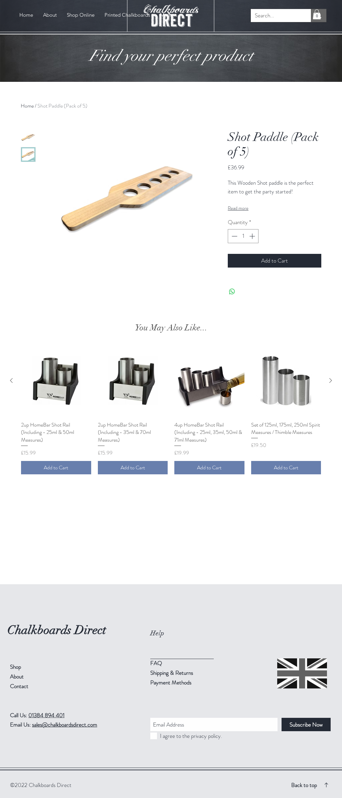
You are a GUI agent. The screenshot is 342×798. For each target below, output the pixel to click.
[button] (317, 14)
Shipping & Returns (172, 673)
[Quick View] (56, 381)
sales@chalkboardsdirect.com (64, 725)
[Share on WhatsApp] (232, 292)
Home (27, 106)
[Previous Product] (11, 380)
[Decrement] (234, 236)
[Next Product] (331, 380)
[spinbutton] (243, 236)
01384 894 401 (46, 715)
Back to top (304, 785)
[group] (171, 410)
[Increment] (253, 236)
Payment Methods (171, 682)
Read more (238, 208)
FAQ (156, 663)
